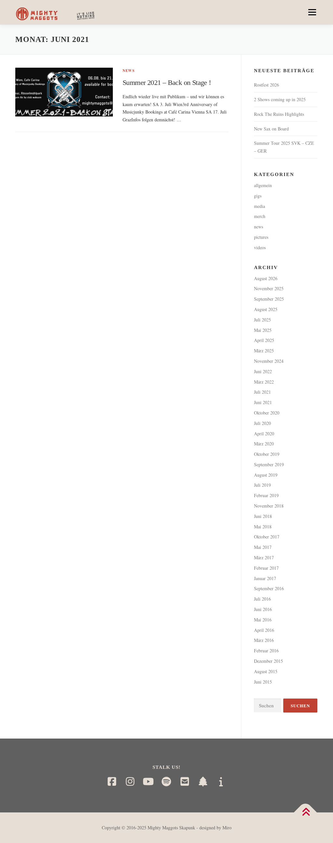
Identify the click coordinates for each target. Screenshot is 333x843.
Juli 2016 (262, 599)
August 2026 (265, 278)
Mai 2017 (263, 547)
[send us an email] (185, 781)
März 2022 (264, 382)
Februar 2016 (266, 650)
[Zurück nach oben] (305, 812)
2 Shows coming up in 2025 (280, 99)
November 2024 (269, 361)
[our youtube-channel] (148, 781)
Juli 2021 (262, 392)
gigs (257, 196)
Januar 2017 (265, 578)
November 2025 (269, 288)
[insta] (130, 781)
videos (260, 247)
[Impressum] (221, 781)
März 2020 (264, 444)
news (129, 70)
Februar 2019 (266, 495)
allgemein (263, 185)
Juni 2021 (263, 402)
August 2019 (265, 475)
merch (259, 216)
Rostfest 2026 (266, 85)
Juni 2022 (263, 371)
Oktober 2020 (266, 413)
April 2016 (264, 630)
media (259, 206)
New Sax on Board (271, 129)
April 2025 (264, 340)
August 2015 (265, 671)
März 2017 (264, 557)
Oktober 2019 (266, 454)
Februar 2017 (266, 568)
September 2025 (269, 299)
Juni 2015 (263, 682)
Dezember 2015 (268, 661)
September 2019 (269, 464)
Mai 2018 (263, 526)
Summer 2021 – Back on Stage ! (167, 82)
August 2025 (265, 309)
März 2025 (264, 350)
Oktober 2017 (266, 537)
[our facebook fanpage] (112, 781)
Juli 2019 (262, 485)
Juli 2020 (262, 423)
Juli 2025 (262, 320)
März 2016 (264, 640)
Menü (311, 12)
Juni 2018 (263, 516)
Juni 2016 (263, 609)
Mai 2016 (263, 620)
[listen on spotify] (166, 781)
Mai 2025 (263, 330)
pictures (261, 237)
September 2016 (269, 588)
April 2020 (264, 433)
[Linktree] (203, 781)
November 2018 (269, 506)
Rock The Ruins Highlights (279, 114)
